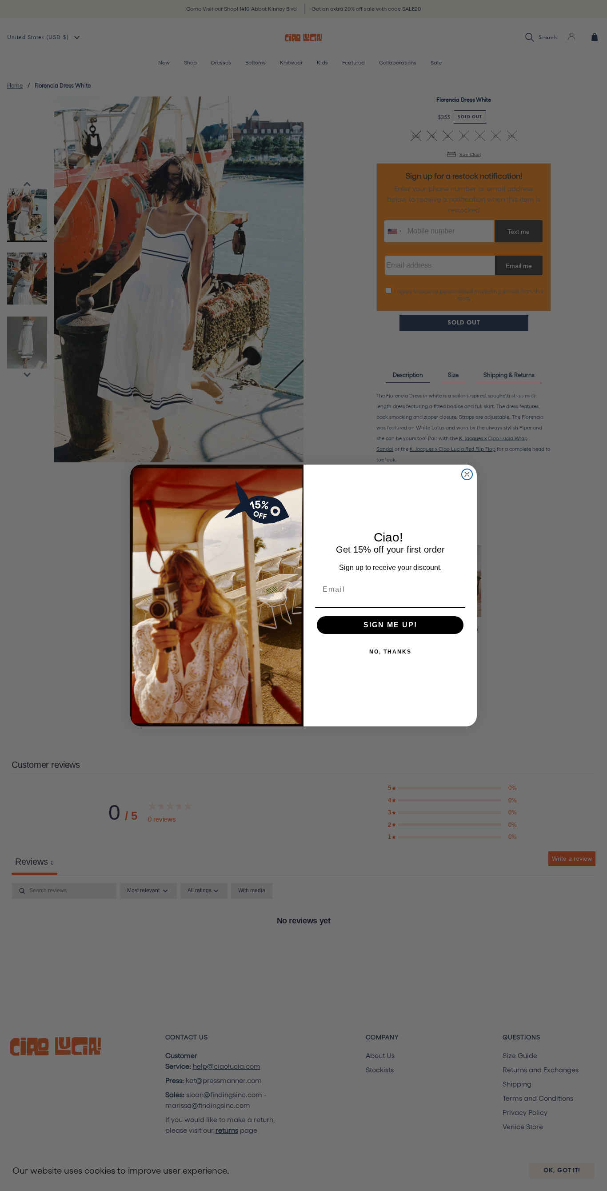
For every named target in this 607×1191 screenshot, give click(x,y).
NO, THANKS (390, 652)
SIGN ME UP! (390, 625)
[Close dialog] (467, 474)
